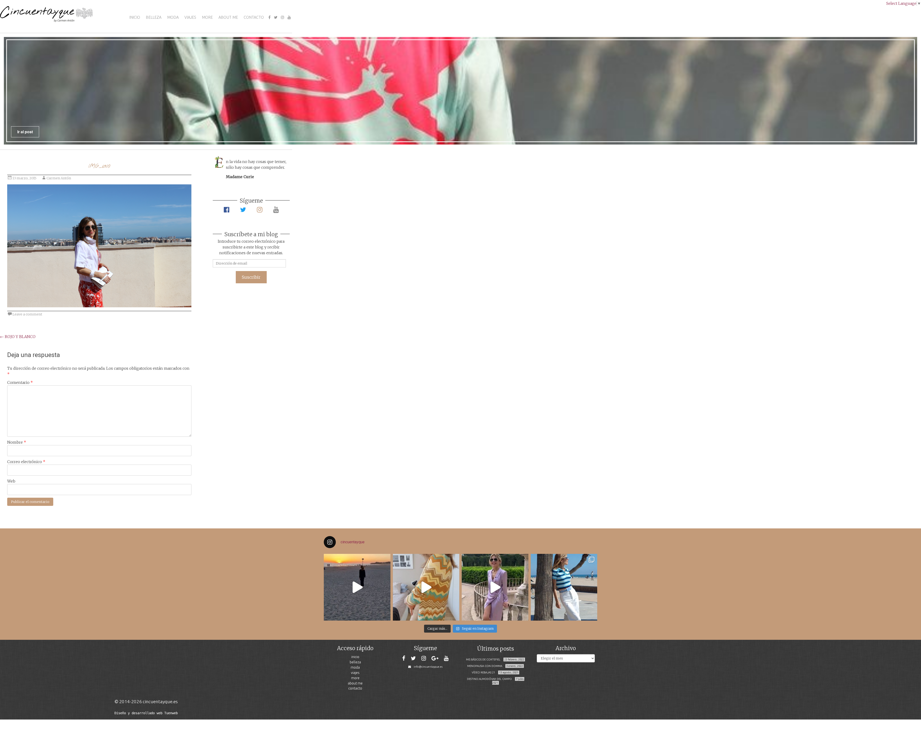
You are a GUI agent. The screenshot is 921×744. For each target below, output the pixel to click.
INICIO (134, 17)
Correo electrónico (26, 461)
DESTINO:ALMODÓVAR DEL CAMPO (489, 678)
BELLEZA (153, 17)
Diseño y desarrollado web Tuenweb (146, 713)
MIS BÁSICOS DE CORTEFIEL (483, 659)
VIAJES (190, 17)
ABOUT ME (228, 17)
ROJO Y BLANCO (17, 336)
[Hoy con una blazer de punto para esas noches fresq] (426, 587)
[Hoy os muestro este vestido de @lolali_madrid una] (495, 587)
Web (11, 481)
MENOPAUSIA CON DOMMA (484, 666)
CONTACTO (254, 17)
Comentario (20, 382)
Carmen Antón (59, 178)
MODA (173, 17)
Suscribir (251, 277)
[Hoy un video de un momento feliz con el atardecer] (357, 587)
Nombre (16, 442)
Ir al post (25, 131)
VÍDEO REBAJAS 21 (483, 672)
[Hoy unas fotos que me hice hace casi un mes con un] (564, 587)
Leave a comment (27, 314)
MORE (207, 17)
